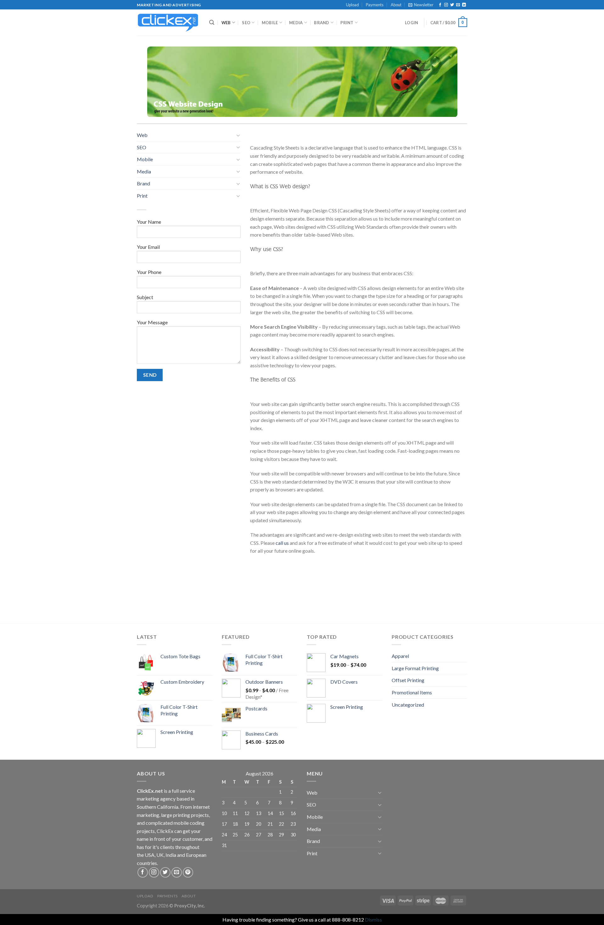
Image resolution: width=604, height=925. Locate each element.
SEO (246, 22)
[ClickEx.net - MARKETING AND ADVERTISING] (168, 23)
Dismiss (373, 919)
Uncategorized (408, 705)
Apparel (400, 656)
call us (282, 543)
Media (296, 22)
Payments (374, 4)
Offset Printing (408, 680)
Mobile (270, 22)
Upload (352, 4)
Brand (321, 22)
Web (226, 22)
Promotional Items (412, 692)
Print (346, 22)
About (396, 4)
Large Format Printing (415, 668)
